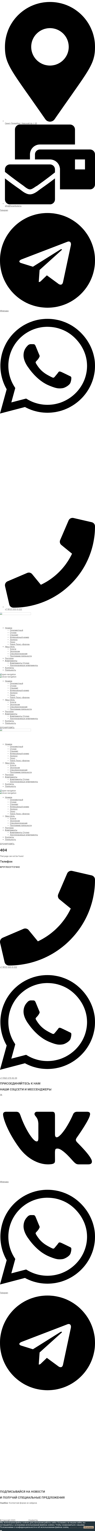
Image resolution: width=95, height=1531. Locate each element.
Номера (8, 628)
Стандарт (14, 635)
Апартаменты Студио (19, 663)
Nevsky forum (22, 1520)
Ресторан (9, 658)
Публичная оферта (8, 1511)
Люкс (12, 642)
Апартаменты (11, 661)
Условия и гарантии (9, 1507)
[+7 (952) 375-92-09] (47, 1076)
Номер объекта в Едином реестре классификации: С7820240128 (30, 1516)
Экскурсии (15, 651)
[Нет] (1, 1530)
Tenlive (41, 1520)
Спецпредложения (18, 654)
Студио (13, 632)
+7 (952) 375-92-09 (8, 1078)
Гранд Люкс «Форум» (20, 644)
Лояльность (10, 670)
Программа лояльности (21, 656)
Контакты (9, 668)
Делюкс (14, 639)
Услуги (13, 649)
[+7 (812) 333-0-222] (47, 965)
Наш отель (10, 647)
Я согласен (88, 1527)
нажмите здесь (76, 1527)
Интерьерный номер (19, 637)
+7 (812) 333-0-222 (8, 967)
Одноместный (16, 630)
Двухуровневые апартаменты (24, 665)
